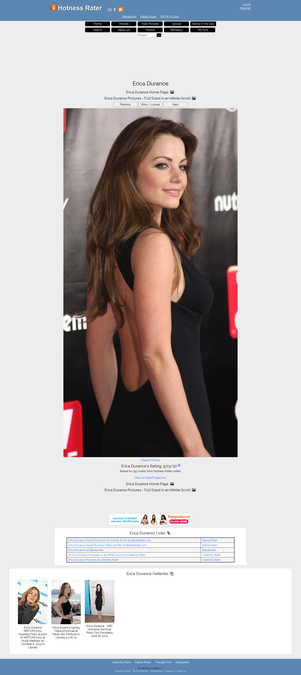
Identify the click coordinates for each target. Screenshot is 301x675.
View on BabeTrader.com (150, 477)
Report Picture (150, 460)
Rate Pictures (150, 23)
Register (245, 8)
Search (97, 29)
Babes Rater (148, 16)
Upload (176, 23)
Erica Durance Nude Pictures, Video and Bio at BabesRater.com (107, 545)
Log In (246, 4)
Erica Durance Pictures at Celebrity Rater (93, 559)
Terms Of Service (140, 671)
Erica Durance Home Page (147, 92)
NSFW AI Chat (169, 16)
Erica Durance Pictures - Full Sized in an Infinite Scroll (148, 98)
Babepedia (129, 16)
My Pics (203, 29)
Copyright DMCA (122, 671)
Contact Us (170, 671)
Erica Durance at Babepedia (85, 550)
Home (98, 23)
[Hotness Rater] (77, 10)
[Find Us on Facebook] (114, 10)
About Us (181, 671)
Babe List (124, 29)
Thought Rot (163, 662)
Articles (124, 23)
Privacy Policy (156, 671)
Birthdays (176, 29)
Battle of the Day (203, 23)
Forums (150, 29)
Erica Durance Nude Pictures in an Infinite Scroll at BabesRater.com (109, 540)
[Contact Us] (109, 10)
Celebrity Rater (211, 554)
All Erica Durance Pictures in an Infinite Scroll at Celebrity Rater (106, 554)
